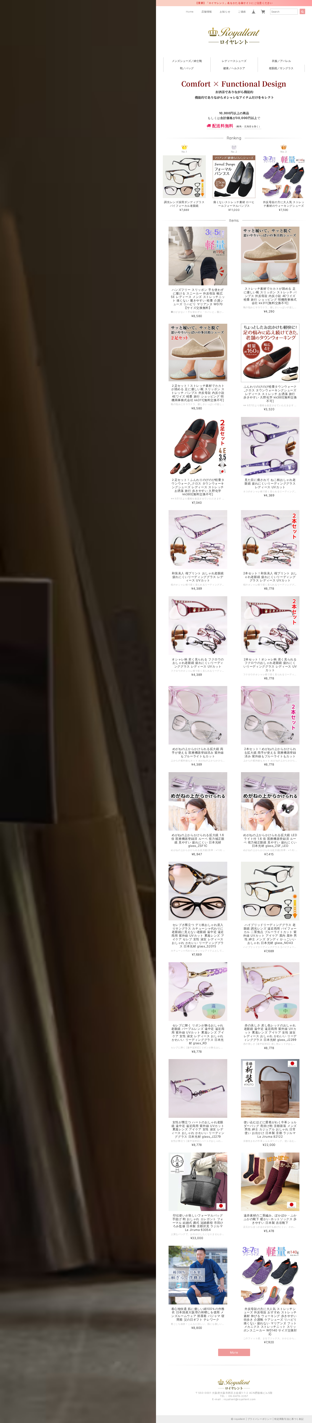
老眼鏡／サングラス (281, 68)
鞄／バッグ (187, 68)
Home (190, 11)
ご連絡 (242, 11)
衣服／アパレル (281, 61)
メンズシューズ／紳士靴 (187, 61)
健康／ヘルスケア (234, 68)
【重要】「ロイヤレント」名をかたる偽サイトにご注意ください (233, 3)
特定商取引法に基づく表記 (289, 1419)
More (234, 1352)
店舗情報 (206, 11)
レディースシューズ (234, 61)
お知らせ (225, 11)
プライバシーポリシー (260, 1419)
